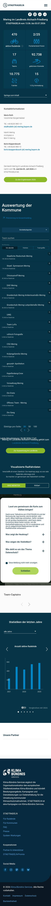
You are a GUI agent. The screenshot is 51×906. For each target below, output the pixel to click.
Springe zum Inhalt (11, 95)
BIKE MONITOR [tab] (13, 485)
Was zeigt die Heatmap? (17, 534)
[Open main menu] (46, 5)
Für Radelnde (9, 819)
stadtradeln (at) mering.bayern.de (18, 127)
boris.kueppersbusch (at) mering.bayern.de (22, 150)
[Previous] (22, 605)
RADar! (37, 485)
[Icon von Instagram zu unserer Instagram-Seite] (11, 870)
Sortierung (5, 245)
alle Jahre (8, 632)
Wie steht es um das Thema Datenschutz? (19, 551)
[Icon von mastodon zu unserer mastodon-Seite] (17, 870)
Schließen (25, 571)
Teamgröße (41, 248)
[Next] (29, 605)
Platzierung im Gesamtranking (18, 218)
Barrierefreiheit (10, 901)
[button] (7, 649)
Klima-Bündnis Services (21, 887)
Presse (6, 831)
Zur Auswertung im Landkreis (25, 451)
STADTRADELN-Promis (14, 854)
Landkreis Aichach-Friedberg (25, 443)
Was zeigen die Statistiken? (18, 542)
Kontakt (6, 896)
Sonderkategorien (25, 230)
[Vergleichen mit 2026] (24, 708)
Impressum (17, 896)
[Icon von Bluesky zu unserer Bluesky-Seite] (28, 870)
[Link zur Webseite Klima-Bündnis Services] (14, 773)
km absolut (10, 248)
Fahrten (25, 248)
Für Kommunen (10, 823)
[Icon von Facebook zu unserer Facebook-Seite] (5, 870)
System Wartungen (12, 835)
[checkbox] (25, 563)
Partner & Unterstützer (13, 850)
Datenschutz (30, 896)
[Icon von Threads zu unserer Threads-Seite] (22, 870)
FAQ (5, 827)
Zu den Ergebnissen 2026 (25, 180)
